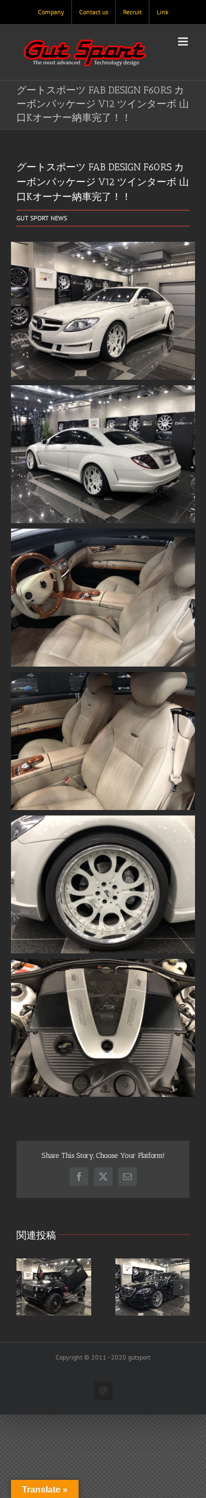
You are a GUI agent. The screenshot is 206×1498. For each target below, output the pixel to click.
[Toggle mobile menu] (184, 41)
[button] (24, 1287)
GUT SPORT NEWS (41, 218)
